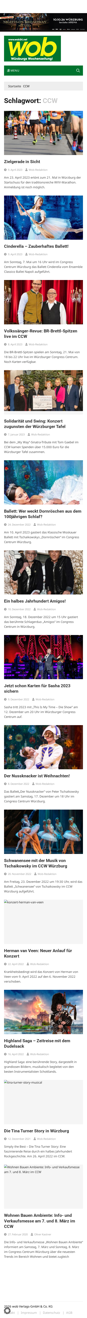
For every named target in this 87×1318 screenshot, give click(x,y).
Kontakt (50, 3)
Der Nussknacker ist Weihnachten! (37, 776)
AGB (69, 1312)
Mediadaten (11, 3)
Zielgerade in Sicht (22, 161)
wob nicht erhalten (32, 3)
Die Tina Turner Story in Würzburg (36, 1131)
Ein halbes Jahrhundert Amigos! (35, 601)
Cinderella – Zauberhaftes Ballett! (36, 246)
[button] (78, 71)
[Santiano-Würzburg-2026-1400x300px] (43, 22)
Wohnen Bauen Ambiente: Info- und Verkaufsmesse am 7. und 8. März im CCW (39, 1221)
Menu (14, 70)
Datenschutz (51, 1312)
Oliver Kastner (42, 1234)
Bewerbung (11, 8)
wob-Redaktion (38, 170)
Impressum (64, 3)
